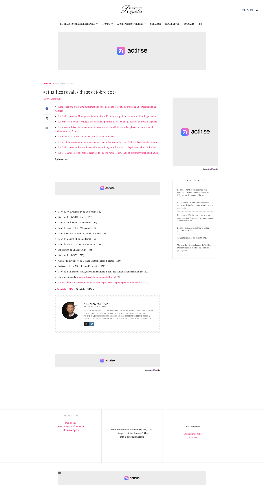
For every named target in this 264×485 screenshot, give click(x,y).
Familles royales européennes (77, 23)
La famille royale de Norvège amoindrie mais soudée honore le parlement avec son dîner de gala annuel (108, 116)
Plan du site (70, 422)
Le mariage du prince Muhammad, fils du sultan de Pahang (86, 136)
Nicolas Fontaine (53, 99)
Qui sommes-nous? (193, 433)
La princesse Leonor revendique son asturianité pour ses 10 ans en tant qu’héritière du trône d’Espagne (107, 121)
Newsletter (172, 23)
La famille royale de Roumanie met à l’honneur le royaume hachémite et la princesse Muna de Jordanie (107, 147)
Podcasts (189, 23)
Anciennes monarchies (130, 23)
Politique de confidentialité (71, 426)
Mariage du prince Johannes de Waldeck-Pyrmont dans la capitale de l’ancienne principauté (194, 247)
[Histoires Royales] (132, 10)
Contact (193, 437)
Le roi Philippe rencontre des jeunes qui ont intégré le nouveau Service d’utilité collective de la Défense (107, 141)
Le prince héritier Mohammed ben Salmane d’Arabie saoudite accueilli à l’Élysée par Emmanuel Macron (193, 192)
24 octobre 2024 (65, 289)
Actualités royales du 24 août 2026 (192, 237)
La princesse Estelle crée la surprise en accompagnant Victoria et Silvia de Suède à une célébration (195, 218)
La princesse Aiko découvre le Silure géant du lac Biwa (193, 229)
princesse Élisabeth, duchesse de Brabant (96, 276)
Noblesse (155, 23)
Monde (106, 23)
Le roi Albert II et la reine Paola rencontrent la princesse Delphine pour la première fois (100, 282)
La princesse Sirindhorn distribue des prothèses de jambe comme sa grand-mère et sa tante (195, 205)
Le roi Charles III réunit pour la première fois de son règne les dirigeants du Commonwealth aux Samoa (108, 152)
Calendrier (48, 84)
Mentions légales (71, 430)
